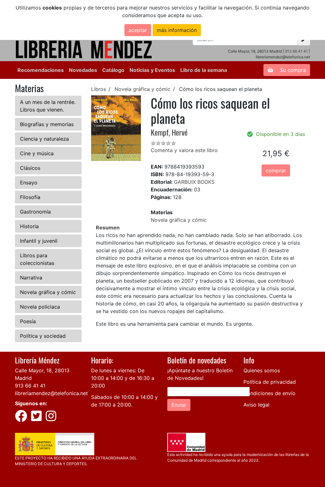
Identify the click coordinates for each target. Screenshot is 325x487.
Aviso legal (256, 404)
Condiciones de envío (269, 393)
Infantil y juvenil (38, 241)
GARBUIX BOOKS (194, 182)
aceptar (138, 30)
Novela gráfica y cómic (48, 292)
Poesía (28, 321)
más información (177, 30)
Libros (98, 89)
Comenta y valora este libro (184, 150)
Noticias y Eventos (152, 70)
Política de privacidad (269, 382)
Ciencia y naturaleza (44, 139)
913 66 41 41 (296, 51)
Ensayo (28, 182)
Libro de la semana (203, 70)
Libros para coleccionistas (37, 259)
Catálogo (113, 70)
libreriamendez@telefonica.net (51, 393)
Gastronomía (35, 211)
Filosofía (30, 197)
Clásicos (30, 168)
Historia (29, 226)
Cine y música (37, 153)
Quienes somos (261, 370)
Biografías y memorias (47, 124)
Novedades (83, 70)
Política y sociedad (43, 336)
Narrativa (31, 277)
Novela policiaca (40, 307)
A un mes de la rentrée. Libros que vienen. (48, 106)
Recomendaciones (40, 70)
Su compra (292, 70)
